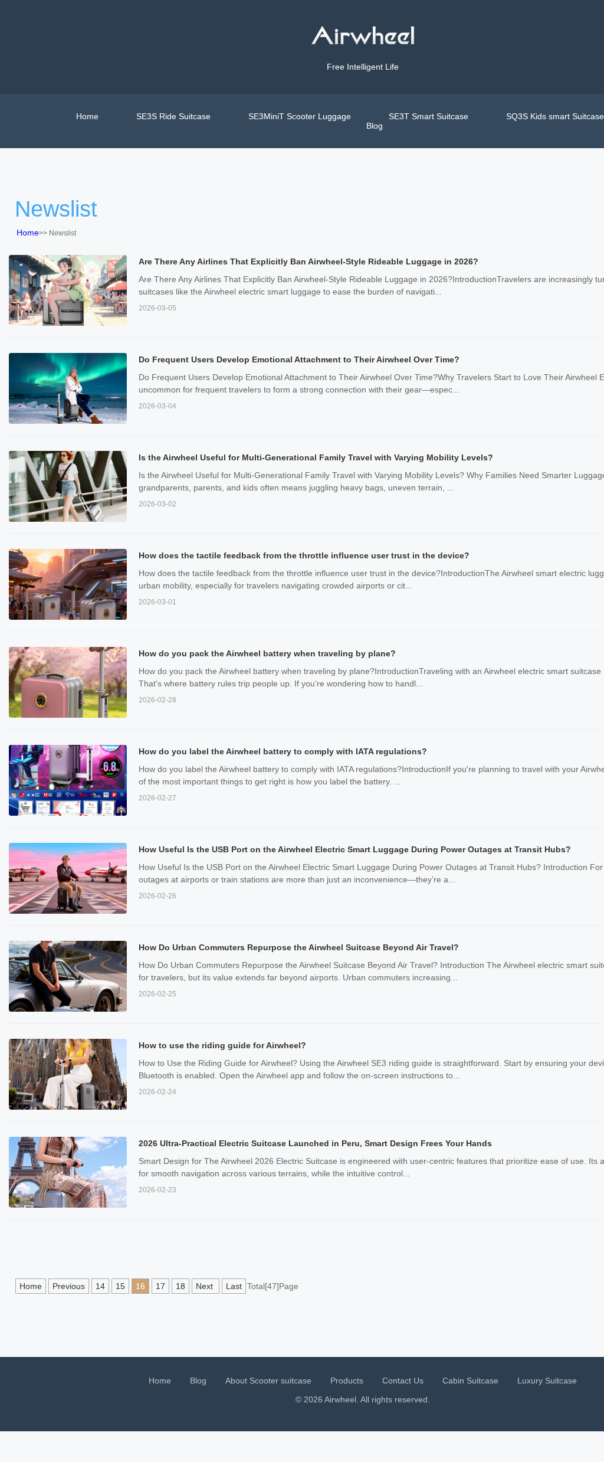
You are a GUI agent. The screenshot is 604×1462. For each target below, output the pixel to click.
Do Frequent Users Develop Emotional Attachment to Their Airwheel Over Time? (299, 359)
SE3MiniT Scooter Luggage (299, 116)
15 (120, 1286)
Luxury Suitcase (547, 1380)
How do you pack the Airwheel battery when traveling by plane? (267, 653)
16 (140, 1286)
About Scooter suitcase (268, 1380)
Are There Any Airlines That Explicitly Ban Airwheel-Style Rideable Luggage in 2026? (308, 261)
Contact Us (403, 1380)
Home (87, 116)
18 (180, 1286)
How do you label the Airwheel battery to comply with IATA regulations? (283, 751)
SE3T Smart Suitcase (428, 116)
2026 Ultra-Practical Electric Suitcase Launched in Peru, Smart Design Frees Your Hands (315, 1143)
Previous (68, 1286)
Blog (374, 125)
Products (346, 1380)
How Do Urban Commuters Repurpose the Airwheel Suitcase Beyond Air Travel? (299, 947)
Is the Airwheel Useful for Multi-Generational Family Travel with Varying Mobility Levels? (316, 457)
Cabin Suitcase (470, 1380)
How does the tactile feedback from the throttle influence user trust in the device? (304, 555)
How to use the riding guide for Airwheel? (222, 1045)
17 (160, 1286)
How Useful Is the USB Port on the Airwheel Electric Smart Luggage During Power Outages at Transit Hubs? (355, 849)
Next (205, 1286)
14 (100, 1286)
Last (234, 1286)
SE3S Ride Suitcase (173, 116)
